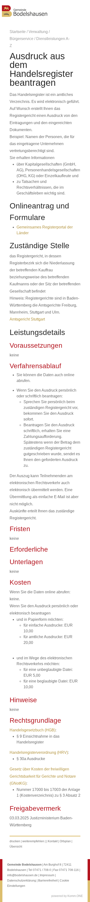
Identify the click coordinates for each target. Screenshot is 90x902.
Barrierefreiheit (48, 880)
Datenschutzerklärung (21, 880)
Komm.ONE (75, 896)
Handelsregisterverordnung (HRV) (39, 752)
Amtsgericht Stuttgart (27, 319)
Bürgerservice (21, 39)
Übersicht (16, 846)
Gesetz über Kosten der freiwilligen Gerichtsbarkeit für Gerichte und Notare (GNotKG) (43, 776)
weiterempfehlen (33, 841)
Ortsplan (65, 841)
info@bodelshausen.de (22, 875)
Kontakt (53, 841)
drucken (15, 841)
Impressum (47, 875)
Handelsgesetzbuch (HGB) (32, 730)
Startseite (18, 32)
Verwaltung (38, 32)
